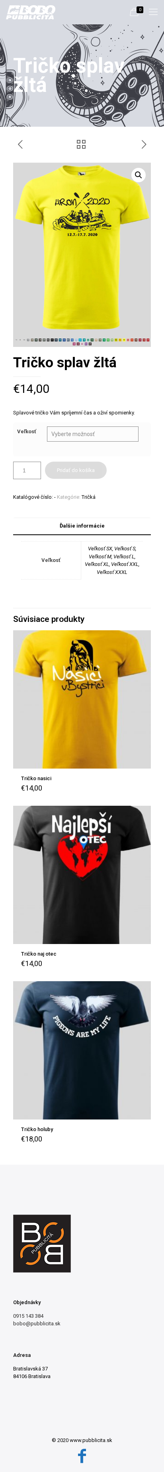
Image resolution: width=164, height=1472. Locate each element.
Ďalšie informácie (82, 526)
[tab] (82, 526)
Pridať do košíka (76, 470)
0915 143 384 (28, 1316)
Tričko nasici (36, 778)
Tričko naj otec (39, 954)
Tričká (89, 497)
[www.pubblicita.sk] (30, 12)
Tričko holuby (37, 1129)
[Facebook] (82, 1456)
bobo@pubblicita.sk (37, 1324)
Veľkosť (26, 431)
